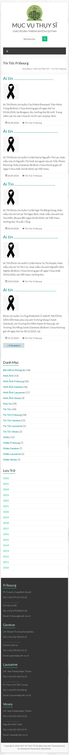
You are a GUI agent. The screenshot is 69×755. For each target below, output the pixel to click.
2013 (6, 550)
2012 (6, 556)
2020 (6, 511)
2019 (6, 517)
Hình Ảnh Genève (13, 386)
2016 (6, 534)
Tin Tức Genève (11, 420)
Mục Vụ (7, 403)
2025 (6, 483)
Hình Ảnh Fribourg (13, 381)
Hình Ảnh (8, 375)
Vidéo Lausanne (12, 453)
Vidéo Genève (11, 448)
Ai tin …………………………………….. (30, 131)
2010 (6, 567)
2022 (6, 500)
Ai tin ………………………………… (28, 78)
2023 (6, 494)
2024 (6, 489)
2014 (6, 545)
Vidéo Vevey (10, 459)
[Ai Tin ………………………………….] (11, 190)
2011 (6, 561)
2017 (6, 528)
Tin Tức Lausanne (12, 425)
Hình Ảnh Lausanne (14, 392)
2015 (6, 539)
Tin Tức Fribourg (33, 122)
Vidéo (6, 437)
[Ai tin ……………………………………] (11, 296)
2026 (6, 478)
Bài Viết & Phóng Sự (14, 370)
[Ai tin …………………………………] (11, 85)
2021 (6, 506)
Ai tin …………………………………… (29, 289)
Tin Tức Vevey (11, 431)
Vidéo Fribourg (11, 442)
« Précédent (13, 345)
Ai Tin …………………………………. (29, 184)
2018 (6, 522)
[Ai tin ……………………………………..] (11, 138)
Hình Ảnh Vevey (12, 397)
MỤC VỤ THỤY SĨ (34, 25)
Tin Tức (7, 409)
